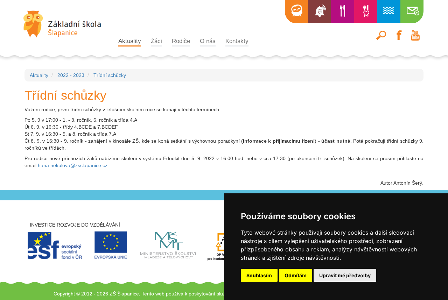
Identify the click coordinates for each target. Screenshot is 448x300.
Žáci (156, 41)
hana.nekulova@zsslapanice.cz (72, 165)
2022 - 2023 (70, 75)
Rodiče (181, 41)
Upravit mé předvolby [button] (345, 275)
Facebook (398, 35)
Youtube (415, 35)
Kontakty (236, 41)
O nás (208, 41)
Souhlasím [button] (259, 275)
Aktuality (129, 41)
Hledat (381, 35)
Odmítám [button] (296, 275)
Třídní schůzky (109, 75)
